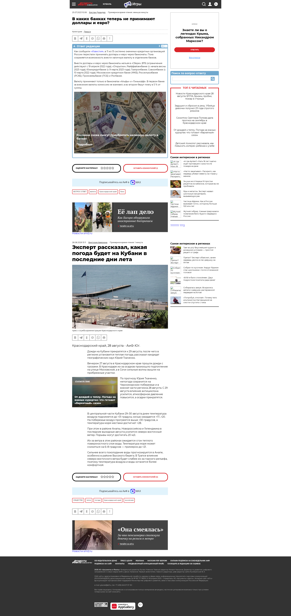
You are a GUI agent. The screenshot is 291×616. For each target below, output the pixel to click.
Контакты (119, 564)
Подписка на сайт (103, 564)
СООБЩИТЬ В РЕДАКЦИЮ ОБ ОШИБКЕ (184, 564)
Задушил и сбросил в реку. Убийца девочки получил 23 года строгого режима (195, 108)
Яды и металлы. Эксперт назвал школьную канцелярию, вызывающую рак (198, 193)
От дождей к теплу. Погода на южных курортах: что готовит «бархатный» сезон (195, 132)
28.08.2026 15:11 (79, 242)
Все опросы (194, 58)
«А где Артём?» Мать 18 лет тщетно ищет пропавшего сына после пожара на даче (199, 163)
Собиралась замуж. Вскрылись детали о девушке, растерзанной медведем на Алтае (199, 290)
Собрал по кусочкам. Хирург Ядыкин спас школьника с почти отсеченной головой (201, 270)
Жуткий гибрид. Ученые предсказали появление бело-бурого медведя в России (201, 213)
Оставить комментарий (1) (145, 168)
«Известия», (97, 51)
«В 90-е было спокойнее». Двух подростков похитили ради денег (199, 278)
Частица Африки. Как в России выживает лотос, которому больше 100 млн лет (200, 203)
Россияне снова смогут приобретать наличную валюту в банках (117, 136)
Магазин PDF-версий (157, 561)
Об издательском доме (105, 561)
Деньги (87, 31)
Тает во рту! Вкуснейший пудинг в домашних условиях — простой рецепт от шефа (199, 250)
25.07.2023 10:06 (79, 12)
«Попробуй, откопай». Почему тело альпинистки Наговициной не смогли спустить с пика (200, 300)
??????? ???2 (177, 225)
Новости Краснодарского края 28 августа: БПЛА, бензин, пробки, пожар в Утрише (195, 96)
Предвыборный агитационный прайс (146, 564)
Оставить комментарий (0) (145, 477)
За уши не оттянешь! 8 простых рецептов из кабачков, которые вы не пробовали (201, 183)
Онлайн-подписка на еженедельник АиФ (190, 561)
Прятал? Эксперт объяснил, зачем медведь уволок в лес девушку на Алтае (199, 260)
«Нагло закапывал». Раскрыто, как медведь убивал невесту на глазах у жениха (200, 173)
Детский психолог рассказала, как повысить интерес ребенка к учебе (194, 144)
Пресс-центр (126, 561)
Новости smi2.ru (82, 233)
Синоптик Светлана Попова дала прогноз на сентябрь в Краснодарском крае (194, 120)
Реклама (140, 561)
